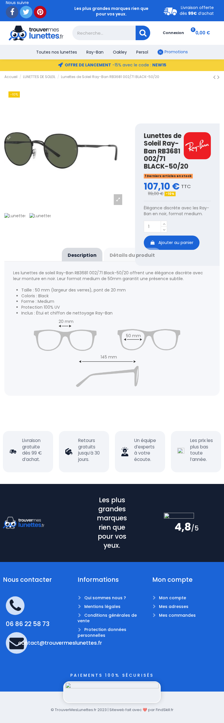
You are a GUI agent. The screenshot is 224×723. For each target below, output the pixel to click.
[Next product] (218, 77)
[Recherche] (143, 33)
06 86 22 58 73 (28, 624)
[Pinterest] (40, 12)
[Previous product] (215, 77)
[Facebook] (12, 12)
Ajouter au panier (175, 242)
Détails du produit (132, 255)
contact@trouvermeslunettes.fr (60, 642)
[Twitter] (26, 12)
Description (82, 255)
